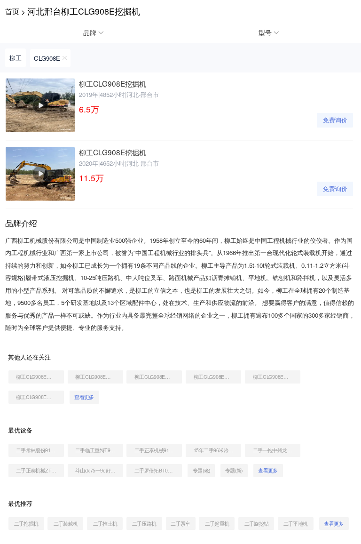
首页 (12, 11)
